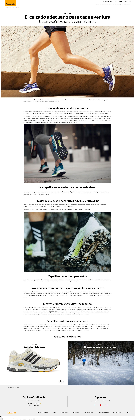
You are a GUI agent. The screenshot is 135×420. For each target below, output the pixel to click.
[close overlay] (1, 417)
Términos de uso (76, 412)
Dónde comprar (119, 1)
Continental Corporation (33, 401)
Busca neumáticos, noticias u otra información (23, 419)
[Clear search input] (34, 419)
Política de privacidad (88, 412)
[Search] (1, 419)
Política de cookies (117, 412)
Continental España (64, 412)
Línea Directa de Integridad (42, 412)
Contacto (54, 412)
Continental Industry (33, 403)
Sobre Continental (33, 406)
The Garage (52, 311)
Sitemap (126, 412)
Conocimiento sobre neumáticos (106, 4)
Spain (125, 1)
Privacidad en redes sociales (103, 412)
